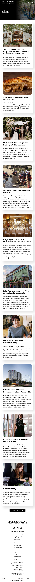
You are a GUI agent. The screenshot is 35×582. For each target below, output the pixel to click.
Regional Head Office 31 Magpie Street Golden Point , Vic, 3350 (17, 569)
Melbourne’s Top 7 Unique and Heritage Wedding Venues (15, 144)
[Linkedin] (18, 528)
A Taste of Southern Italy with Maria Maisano (15, 440)
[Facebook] (14, 528)
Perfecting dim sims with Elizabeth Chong (13, 341)
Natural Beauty (9, 489)
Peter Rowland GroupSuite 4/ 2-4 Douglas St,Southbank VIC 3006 (17, 564)
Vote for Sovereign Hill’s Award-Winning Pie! (16, 98)
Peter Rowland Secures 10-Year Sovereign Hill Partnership (16, 292)
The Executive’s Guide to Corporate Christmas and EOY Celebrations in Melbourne (16, 52)
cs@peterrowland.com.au (17, 573)
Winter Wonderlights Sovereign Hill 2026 (16, 191)
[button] (17, 510)
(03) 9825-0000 (17, 575)
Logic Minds (21, 580)
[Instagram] (21, 528)
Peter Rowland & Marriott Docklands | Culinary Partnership (17, 391)
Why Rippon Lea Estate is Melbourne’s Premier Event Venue (17, 241)
